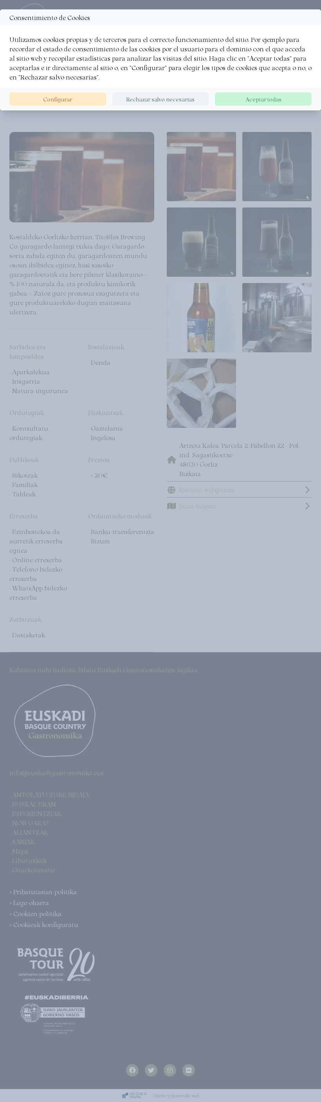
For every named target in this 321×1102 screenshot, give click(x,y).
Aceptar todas (263, 99)
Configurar (57, 99)
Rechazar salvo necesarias (160, 99)
